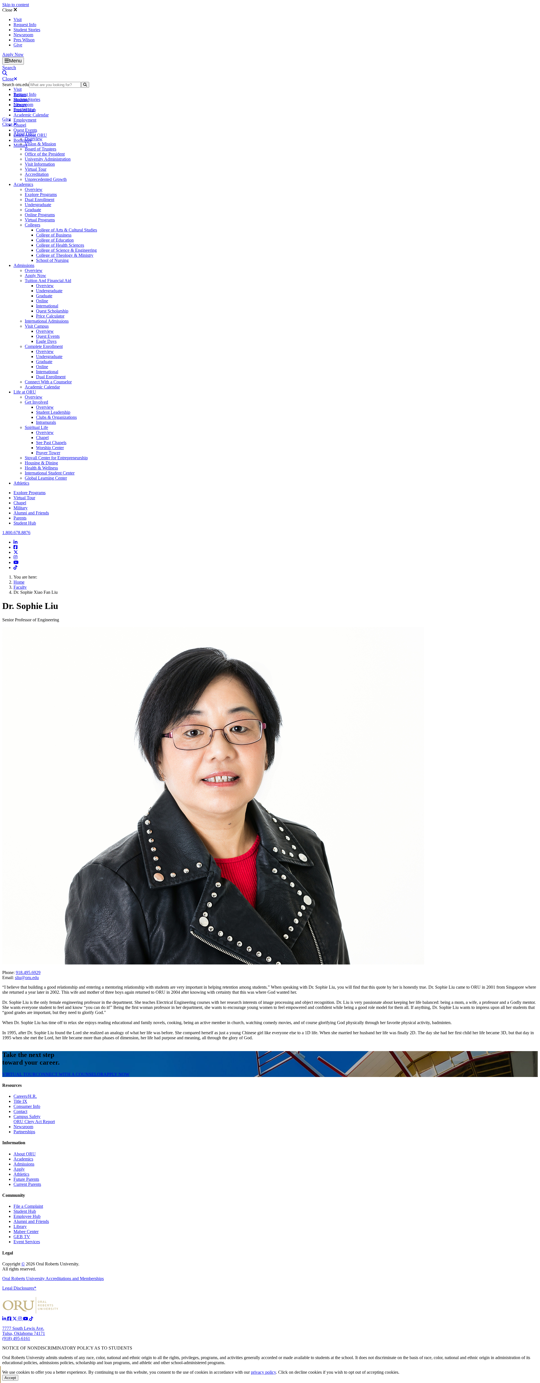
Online (42, 300)
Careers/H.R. (25, 1096)
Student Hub (25, 523)
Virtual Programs (40, 219)
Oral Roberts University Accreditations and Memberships (53, 1278)
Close (8, 10)
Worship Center (50, 447)
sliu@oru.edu (27, 977)
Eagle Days (46, 341)
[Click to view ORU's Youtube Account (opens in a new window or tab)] (26, 1318)
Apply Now (13, 54)
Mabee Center (26, 1231)
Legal (7, 1253)
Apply (19, 1169)
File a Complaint (28, 1206)
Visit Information (40, 164)
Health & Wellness (41, 468)
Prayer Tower (48, 452)
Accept (10, 1378)
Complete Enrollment (44, 346)
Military (21, 507)
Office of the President (45, 154)
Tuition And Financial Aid (48, 280)
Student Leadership (53, 412)
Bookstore (23, 140)
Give (18, 44)
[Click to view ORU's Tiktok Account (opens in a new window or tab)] (31, 1318)
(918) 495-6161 (16, 1338)
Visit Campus (37, 326)
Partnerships (24, 1131)
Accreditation (37, 174)
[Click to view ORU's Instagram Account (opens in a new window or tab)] (20, 1318)
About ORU (25, 133)
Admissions (24, 265)
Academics (23, 184)
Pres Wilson (24, 39)
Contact (20, 1111)
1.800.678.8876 (16, 532)
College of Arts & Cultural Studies (66, 230)
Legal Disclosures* (19, 1288)
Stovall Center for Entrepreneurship (56, 457)
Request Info (25, 24)
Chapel (20, 125)
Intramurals (46, 422)
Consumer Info (27, 1106)
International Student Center (50, 473)
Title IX (20, 1101)
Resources (12, 1085)
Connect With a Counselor (48, 381)
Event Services (27, 1241)
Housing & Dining (41, 462)
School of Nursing (52, 260)
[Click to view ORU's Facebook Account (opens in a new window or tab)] (9, 1318)
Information (13, 1142)
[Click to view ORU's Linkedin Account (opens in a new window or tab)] (4, 1318)
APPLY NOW (116, 1074)
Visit (18, 19)
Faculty (20, 587)
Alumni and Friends (31, 513)
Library (20, 1226)
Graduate (33, 209)
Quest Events (25, 130)
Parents (20, 518)
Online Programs (40, 214)
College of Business (53, 235)
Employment (25, 120)
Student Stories (27, 29)
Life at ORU (25, 392)
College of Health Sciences (60, 245)
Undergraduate (38, 204)
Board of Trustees (40, 149)
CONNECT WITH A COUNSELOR (70, 1074)
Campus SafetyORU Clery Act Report (34, 1119)
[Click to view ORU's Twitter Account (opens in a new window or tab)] (15, 1318)
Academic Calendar (31, 115)
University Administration (48, 159)
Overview (33, 138)
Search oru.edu (15, 84)
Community (13, 1195)
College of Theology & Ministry (64, 255)
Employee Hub (27, 1216)
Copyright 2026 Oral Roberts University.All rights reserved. (40, 1266)
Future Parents (26, 1179)
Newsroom (23, 34)
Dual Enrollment (39, 199)
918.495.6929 (28, 972)
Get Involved (36, 402)
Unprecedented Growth (46, 179)
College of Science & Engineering (66, 250)
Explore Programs (41, 194)
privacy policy (263, 1372)
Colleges (32, 224)
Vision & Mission (40, 143)
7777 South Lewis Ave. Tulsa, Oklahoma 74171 (23, 1331)
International (47, 305)
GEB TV (22, 1236)
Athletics (21, 483)
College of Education (55, 240)
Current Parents (27, 1184)
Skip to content (15, 4)
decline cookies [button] (308, 1372)
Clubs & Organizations (56, 417)
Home (19, 582)
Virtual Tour (35, 169)
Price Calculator (50, 316)
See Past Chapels (51, 442)
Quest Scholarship (52, 311)
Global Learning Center (46, 478)
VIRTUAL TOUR (19, 1074)
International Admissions (47, 321)
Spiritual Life (36, 427)
